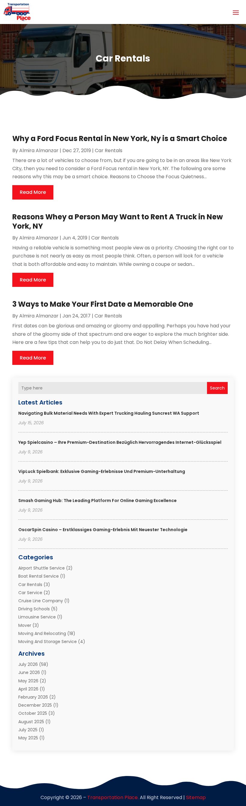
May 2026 (28, 681)
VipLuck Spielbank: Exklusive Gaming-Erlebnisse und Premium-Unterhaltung (101, 471)
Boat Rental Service (38, 576)
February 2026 (33, 697)
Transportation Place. (113, 797)
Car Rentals (30, 585)
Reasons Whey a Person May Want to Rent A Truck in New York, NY (117, 221)
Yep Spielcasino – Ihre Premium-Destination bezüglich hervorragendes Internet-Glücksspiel (119, 442)
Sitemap (196, 797)
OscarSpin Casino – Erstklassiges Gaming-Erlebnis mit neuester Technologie (103, 530)
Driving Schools (34, 609)
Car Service (30, 593)
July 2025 (28, 730)
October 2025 (32, 713)
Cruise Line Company (40, 601)
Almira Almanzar (38, 150)
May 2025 (28, 738)
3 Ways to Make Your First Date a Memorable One (102, 304)
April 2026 (28, 689)
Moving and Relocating (42, 633)
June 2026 (29, 672)
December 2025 (35, 705)
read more (33, 192)
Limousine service (37, 617)
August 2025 (31, 722)
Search (217, 388)
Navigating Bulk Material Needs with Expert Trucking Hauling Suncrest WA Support (108, 413)
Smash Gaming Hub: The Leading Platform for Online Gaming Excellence (97, 501)
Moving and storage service (47, 642)
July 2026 (28, 664)
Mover (24, 625)
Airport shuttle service (41, 568)
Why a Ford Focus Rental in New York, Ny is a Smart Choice (119, 138)
